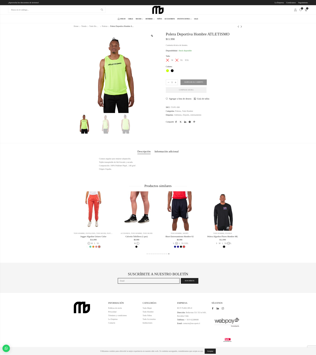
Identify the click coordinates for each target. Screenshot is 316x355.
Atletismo (178, 115)
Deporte (186, 115)
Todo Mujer (110, 233)
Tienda (84, 26)
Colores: (169, 66)
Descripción (144, 151)
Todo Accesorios (149, 319)
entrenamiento (195, 115)
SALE (218, 233)
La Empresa (279, 3)
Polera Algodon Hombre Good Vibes (228, 236)
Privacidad (112, 312)
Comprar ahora (186, 90)
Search (102, 10)
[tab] (144, 151)
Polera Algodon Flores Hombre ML (185, 236)
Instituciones (147, 323)
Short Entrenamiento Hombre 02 (142, 236)
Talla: (168, 56)
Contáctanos (291, 3)
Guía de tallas (203, 98)
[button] (147, 253)
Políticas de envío (115, 308)
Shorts (148, 233)
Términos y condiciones (117, 315)
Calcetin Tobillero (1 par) (99, 236)
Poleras (105, 26)
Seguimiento (303, 3)
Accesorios (87, 233)
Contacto (111, 323)
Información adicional (167, 151)
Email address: (149, 281)
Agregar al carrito (193, 82)
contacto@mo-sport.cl (191, 323)
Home (76, 26)
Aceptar (210, 351)
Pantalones (74, 233)
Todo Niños (147, 315)
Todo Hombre (94, 26)
